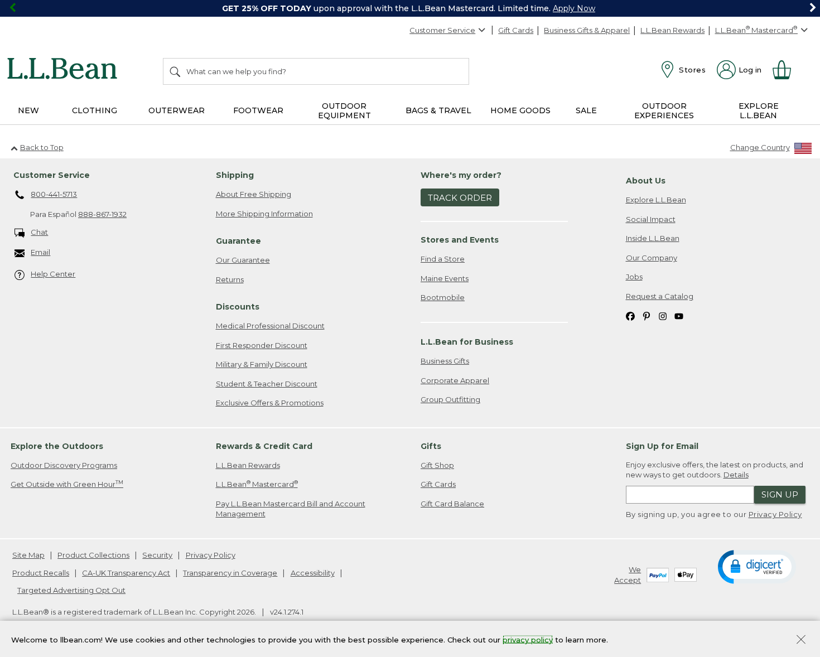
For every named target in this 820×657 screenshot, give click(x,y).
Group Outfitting (450, 399)
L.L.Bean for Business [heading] (467, 342)
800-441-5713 (54, 194)
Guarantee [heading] (238, 241)
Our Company (651, 257)
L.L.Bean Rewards (672, 30)
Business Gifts (445, 360)
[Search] (175, 71)
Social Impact (651, 219)
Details (736, 474)
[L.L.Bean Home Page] (65, 70)
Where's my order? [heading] (461, 175)
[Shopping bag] (786, 69)
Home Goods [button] (520, 110)
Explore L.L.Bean (656, 199)
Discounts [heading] (237, 307)
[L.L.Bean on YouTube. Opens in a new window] (678, 316)
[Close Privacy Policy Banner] (801, 640)
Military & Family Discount (261, 364)
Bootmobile (443, 297)
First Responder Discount (261, 345)
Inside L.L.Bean (652, 238)
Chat (39, 232)
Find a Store (443, 258)
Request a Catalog (659, 296)
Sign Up (779, 494)
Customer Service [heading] (51, 175)
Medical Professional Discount (270, 325)
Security (157, 554)
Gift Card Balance (452, 503)
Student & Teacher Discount (266, 383)
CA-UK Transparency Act (126, 572)
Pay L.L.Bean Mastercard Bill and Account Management (290, 509)
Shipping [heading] (235, 175)
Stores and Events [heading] (460, 240)
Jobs (634, 276)
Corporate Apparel (455, 380)
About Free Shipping (253, 194)
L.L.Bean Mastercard (257, 484)
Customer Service (442, 30)
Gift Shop (437, 465)
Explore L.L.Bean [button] (759, 110)
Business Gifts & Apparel (587, 30)
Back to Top (42, 147)
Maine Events (445, 278)
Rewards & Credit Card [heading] (264, 446)
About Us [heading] (645, 181)
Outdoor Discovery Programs (64, 465)
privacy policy (528, 639)
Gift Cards (515, 30)
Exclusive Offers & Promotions (270, 402)
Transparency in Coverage (230, 572)
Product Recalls (40, 572)
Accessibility (313, 572)
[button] (757, 566)
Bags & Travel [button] (438, 110)
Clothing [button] (94, 110)
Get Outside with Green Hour (67, 484)
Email (40, 252)
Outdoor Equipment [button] (344, 110)
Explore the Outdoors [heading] (57, 446)
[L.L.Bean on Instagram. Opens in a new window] (662, 316)
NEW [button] (28, 110)
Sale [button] (586, 110)
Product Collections (93, 554)
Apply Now (574, 8)
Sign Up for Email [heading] (662, 446)
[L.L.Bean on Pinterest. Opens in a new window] (646, 316)
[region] (410, 8)
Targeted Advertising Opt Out (71, 590)
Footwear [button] (258, 110)
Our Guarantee (243, 259)
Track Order (460, 197)
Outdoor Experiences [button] (664, 110)
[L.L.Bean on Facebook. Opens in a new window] (630, 316)
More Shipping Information (264, 213)
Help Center (53, 273)
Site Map (28, 554)
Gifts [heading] (431, 446)
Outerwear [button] (176, 110)
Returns (230, 279)
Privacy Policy (775, 514)
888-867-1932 (102, 214)
